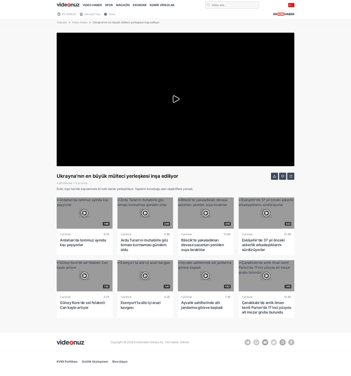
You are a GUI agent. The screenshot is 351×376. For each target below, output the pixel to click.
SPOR (109, 5)
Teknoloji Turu (92, 14)
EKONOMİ (139, 5)
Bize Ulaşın (120, 361)
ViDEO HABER (92, 5)
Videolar (62, 22)
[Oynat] (175, 99)
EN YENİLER (69, 14)
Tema (112, 14)
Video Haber (80, 22)
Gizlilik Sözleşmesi (95, 361)
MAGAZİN (123, 5)
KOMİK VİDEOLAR (162, 5)
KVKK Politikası (67, 361)
